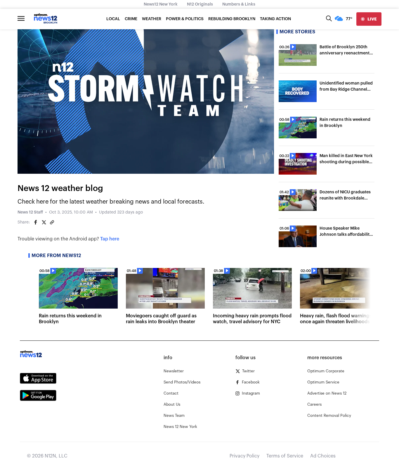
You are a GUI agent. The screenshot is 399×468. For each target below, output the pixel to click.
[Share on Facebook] (35, 222)
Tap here (109, 239)
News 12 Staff (30, 212)
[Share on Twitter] (43, 222)
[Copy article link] (52, 222)
